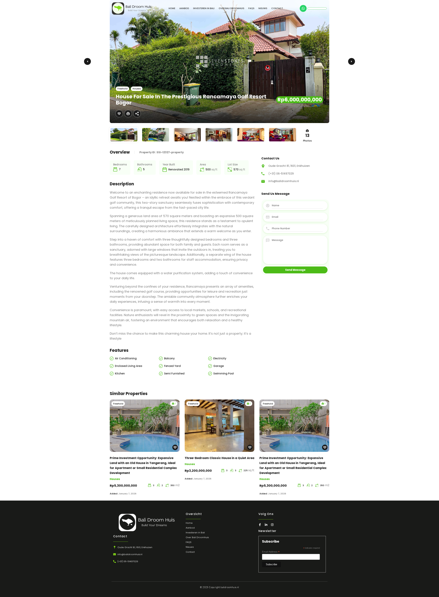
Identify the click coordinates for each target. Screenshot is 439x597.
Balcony (169, 358)
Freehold (122, 88)
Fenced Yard (172, 366)
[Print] (128, 113)
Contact (277, 8)
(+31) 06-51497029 (281, 173)
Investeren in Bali (204, 8)
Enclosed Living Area (128, 366)
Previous (87, 61)
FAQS (251, 8)
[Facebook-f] (259, 524)
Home (172, 8)
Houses (137, 88)
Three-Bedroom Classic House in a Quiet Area (219, 458)
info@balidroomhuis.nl (283, 181)
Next (351, 61)
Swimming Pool (223, 373)
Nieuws (262, 8)
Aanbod (184, 8)
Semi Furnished (174, 373)
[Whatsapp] (303, 8)
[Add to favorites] (119, 113)
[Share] (137, 113)
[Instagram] (272, 524)
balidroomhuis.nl (230, 587)
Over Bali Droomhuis (231, 8)
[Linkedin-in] (266, 524)
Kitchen (120, 373)
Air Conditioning (126, 358)
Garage (218, 366)
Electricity (219, 358)
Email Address (271, 551)
